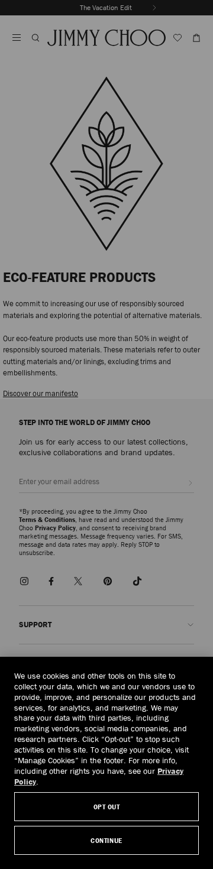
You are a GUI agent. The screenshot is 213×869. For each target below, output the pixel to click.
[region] (106, 763)
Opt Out (106, 806)
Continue (106, 840)
